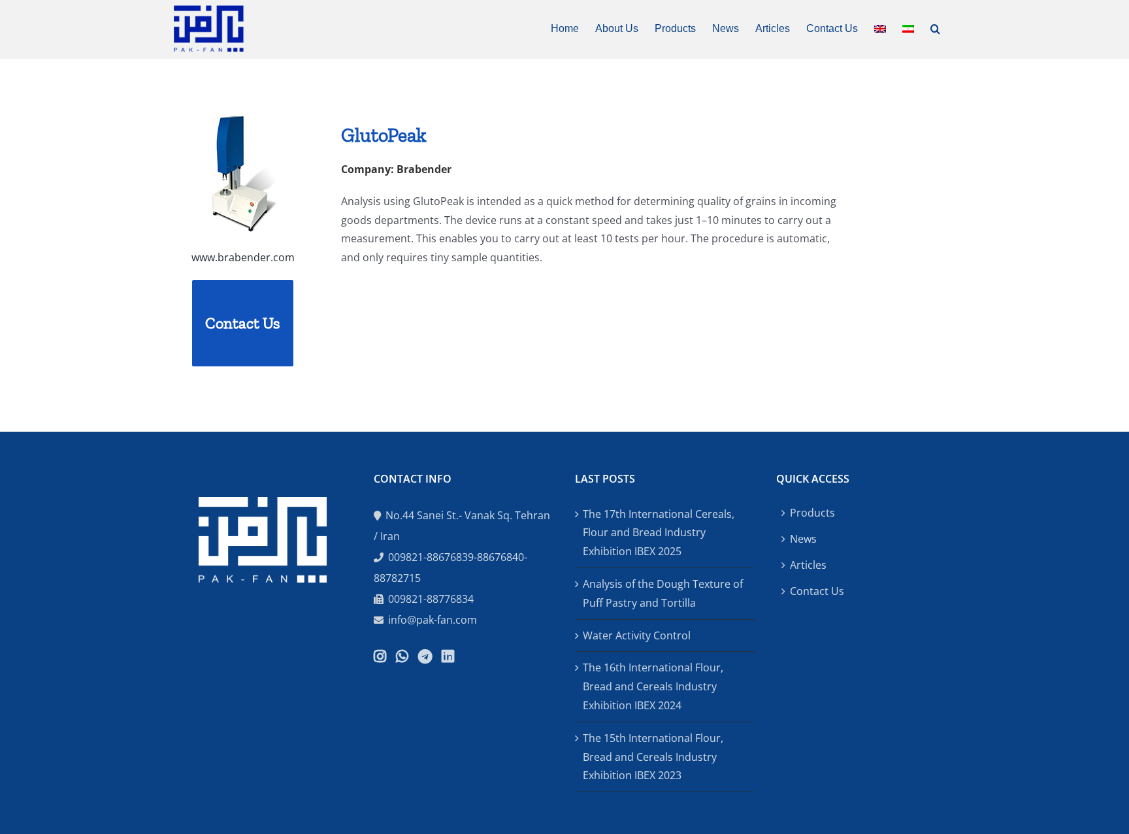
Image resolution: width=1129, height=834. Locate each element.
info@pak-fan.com (432, 620)
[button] (935, 27)
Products (812, 512)
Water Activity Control (637, 635)
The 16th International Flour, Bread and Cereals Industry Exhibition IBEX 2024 (653, 686)
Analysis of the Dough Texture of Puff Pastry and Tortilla (663, 593)
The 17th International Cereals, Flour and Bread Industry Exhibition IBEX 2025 (658, 533)
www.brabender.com (243, 257)
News (803, 539)
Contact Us (817, 591)
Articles (808, 565)
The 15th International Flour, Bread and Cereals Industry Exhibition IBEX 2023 (653, 757)
